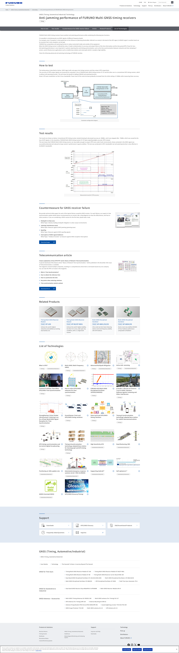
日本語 (140, 2)
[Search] (172, 2)
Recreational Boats (43, 638)
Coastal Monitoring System (45, 640)
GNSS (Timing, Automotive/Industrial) (20, 9)
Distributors (157, 6)
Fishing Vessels (43, 633)
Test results (55, 28)
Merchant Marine (43, 631)
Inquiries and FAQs (95, 631)
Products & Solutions (126, 6)
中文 (145, 2)
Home (7, 9)
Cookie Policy (39, 650)
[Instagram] (132, 645)
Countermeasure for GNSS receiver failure (75, 28)
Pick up (150, 6)
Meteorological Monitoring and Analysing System (74, 636)
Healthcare (67, 633)
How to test (44, 28)
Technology (137, 6)
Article (94, 28)
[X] (135, 645)
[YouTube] (139, 645)
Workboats (41, 636)
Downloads (93, 633)
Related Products (105, 28)
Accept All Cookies (148, 649)
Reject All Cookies (137, 649)
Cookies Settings (126, 649)
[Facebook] (129, 645)
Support (144, 6)
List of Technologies (120, 28)
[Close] (176, 649)
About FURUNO (167, 6)
